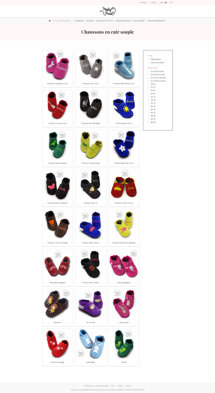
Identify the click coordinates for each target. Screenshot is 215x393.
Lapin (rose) (124, 322)
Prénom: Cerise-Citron (124, 203)
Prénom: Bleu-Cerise (90, 243)
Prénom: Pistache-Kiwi (90, 163)
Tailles (120, 386)
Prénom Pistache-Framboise (123, 243)
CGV (113, 386)
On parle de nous (122, 21)
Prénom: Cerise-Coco (57, 123)
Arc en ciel (91, 322)
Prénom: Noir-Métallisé (90, 123)
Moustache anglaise (57, 283)
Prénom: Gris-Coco (91, 83)
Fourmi (124, 362)
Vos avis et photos (104, 21)
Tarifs (128, 386)
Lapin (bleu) (90, 362)
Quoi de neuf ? (139, 21)
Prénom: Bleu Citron (124, 123)
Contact (153, 2)
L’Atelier (90, 21)
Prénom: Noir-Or (91, 203)
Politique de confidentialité (96, 386)
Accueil (50, 20)
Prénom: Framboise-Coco (57, 83)
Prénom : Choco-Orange (57, 243)
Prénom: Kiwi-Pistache (57, 163)
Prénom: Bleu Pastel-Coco (124, 83)
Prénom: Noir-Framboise (57, 203)
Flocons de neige (57, 362)
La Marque (79, 21)
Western (57, 322)
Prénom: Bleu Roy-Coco (124, 163)
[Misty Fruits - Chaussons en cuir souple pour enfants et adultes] (107, 11)
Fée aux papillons (124, 283)
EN (171, 2)
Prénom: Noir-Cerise (90, 283)
